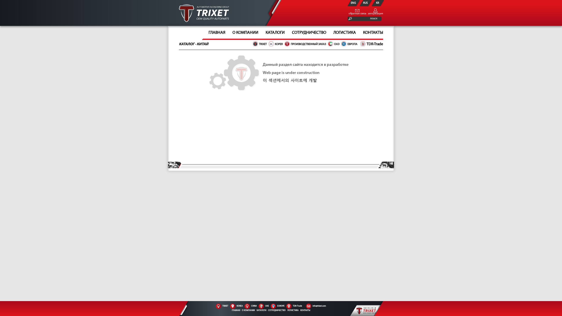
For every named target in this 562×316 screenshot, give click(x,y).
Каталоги (261, 310)
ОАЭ (336, 44)
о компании (245, 33)
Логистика (344, 33)
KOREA (240, 306)
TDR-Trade (375, 44)
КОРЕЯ (279, 44)
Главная (217, 33)
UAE (267, 306)
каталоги (275, 33)
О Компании (248, 310)
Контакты (305, 310)
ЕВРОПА (352, 44)
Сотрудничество (277, 310)
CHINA (254, 306)
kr (377, 3)
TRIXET (263, 44)
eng (353, 3)
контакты (373, 33)
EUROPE (281, 306)
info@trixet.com (319, 306)
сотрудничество (309, 33)
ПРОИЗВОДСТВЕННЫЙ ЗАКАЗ (308, 44)
